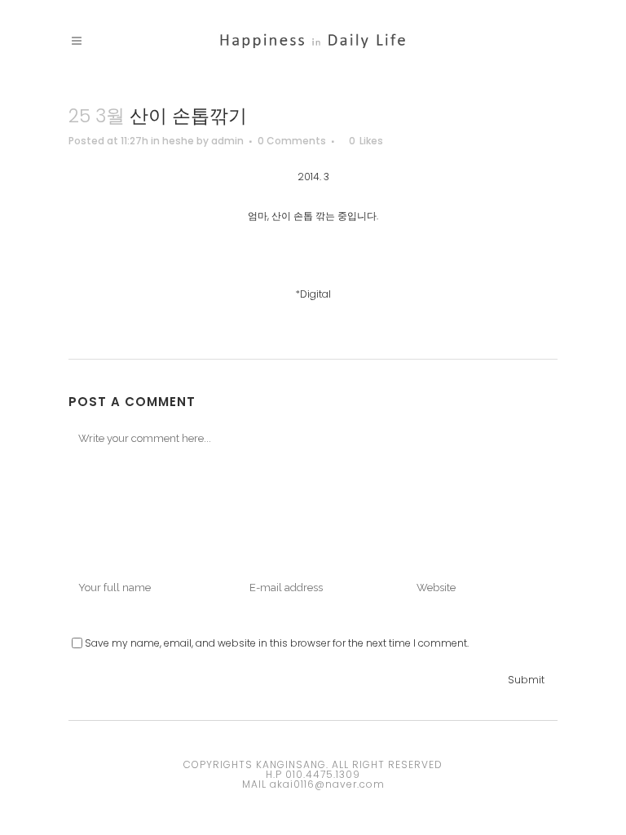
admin (227, 141)
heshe (178, 141)
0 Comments (292, 141)
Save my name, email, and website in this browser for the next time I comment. (277, 643)
